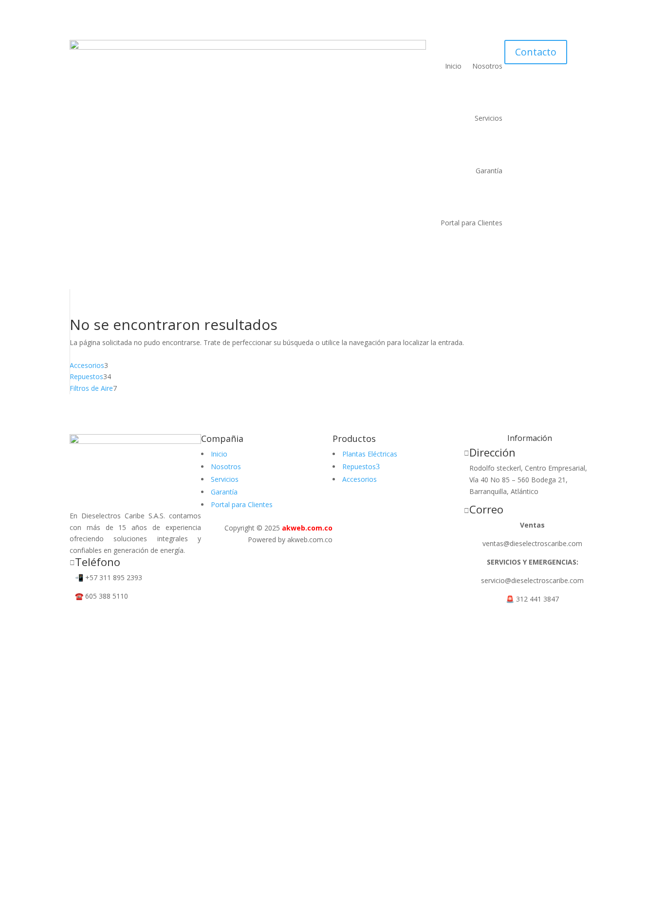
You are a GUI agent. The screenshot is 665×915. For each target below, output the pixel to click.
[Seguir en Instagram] (97, 616)
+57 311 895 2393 (113, 577)
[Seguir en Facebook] (77, 616)
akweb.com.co (307, 527)
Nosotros (487, 66)
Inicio (453, 66)
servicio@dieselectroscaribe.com (532, 580)
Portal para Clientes (471, 222)
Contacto (535, 51)
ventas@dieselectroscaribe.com (532, 543)
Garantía (489, 170)
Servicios (488, 118)
